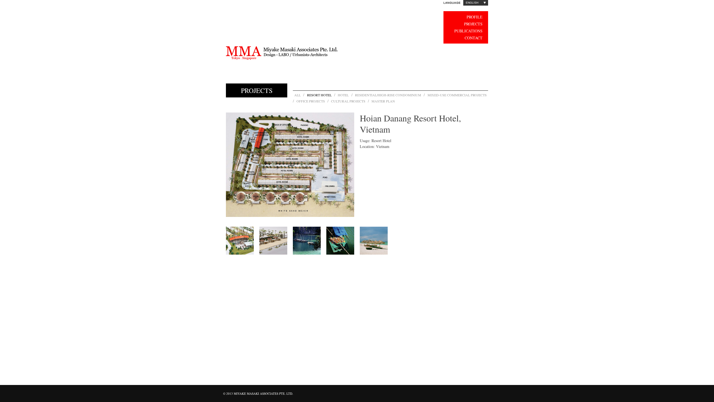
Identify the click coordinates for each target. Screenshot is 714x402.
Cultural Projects (348, 101)
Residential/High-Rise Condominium (388, 95)
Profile (475, 17)
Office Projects (310, 101)
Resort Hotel (319, 95)
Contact (474, 37)
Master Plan (383, 101)
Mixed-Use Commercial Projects (457, 95)
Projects (473, 24)
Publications (468, 31)
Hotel (343, 95)
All (297, 95)
